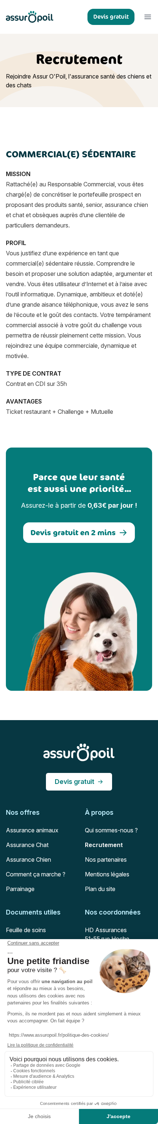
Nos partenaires (106, 859)
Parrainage (20, 889)
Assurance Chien (28, 859)
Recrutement (104, 845)
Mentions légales (107, 874)
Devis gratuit (74, 781)
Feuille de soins (26, 930)
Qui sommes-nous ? (111, 830)
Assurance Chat (27, 845)
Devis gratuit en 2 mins (73, 532)
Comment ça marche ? (35, 874)
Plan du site (100, 889)
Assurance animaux (32, 830)
